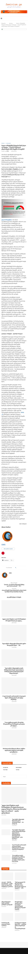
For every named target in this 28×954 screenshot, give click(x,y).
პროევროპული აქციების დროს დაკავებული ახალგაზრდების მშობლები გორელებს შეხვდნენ (20, 905)
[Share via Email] (22, 567)
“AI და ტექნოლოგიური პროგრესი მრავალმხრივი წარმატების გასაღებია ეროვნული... (14, 724)
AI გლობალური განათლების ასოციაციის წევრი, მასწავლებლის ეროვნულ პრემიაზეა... (14, 697)
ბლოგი (11, 23)
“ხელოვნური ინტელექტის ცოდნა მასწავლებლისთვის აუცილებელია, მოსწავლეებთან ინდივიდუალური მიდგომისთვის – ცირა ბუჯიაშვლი (18, 834)
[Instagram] (13, 951)
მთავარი (3, 23)
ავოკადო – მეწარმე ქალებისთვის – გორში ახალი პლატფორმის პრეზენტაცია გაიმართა (7, 884)
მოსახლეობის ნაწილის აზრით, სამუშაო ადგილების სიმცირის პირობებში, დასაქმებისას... (14, 750)
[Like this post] (16, 567)
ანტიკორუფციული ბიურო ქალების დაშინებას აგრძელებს (6, 903)
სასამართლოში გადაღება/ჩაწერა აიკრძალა (5, 924)
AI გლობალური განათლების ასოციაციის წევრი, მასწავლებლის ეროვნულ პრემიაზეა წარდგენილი (19, 847)
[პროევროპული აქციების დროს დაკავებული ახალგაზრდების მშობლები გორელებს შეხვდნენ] (21, 896)
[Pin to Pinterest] (20, 567)
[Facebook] (11, 951)
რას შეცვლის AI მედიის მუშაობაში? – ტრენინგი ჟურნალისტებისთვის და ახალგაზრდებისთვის (20, 925)
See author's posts (8, 548)
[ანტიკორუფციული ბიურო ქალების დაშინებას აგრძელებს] (7, 896)
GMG (7, 151)
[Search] (26, 18)
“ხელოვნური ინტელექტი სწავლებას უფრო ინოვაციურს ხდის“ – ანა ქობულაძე (18, 821)
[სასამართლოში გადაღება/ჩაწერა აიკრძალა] (7, 917)
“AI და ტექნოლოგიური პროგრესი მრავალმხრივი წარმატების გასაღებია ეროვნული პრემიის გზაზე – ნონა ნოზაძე (18, 858)
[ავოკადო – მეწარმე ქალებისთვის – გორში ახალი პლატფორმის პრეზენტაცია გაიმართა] (7, 876)
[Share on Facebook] (17, 567)
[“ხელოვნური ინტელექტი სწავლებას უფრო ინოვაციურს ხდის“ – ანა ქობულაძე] (14, 633)
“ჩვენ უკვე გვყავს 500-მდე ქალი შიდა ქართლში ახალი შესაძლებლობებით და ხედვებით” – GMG (20, 885)
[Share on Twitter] (19, 567)
